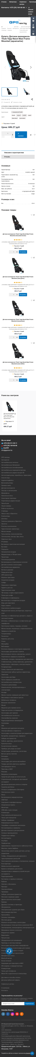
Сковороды (5, 723)
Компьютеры (5, 516)
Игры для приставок (8, 603)
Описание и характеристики (14, 153)
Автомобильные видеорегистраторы (13, 470)
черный (18, 115)
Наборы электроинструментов (11, 894)
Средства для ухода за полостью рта (13, 777)
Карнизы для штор (7, 639)
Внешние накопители (8, 703)
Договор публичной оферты (10, 980)
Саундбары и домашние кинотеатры (13, 825)
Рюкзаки (4, 772)
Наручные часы (6, 539)
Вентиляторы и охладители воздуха (13, 600)
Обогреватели (5, 907)
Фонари (3, 692)
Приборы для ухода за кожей (10, 749)
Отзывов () (6, 102)
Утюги (3, 641)
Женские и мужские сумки (10, 897)
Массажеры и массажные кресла (12, 697)
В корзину (21, 135)
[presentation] (5, 67)
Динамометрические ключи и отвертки (14, 784)
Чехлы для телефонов (8, 971)
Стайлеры (4, 511)
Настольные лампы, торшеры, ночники (14, 626)
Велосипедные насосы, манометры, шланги (15, 654)
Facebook (8, 1014)
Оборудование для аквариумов (11, 940)
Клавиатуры (5, 812)
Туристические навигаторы (10, 529)
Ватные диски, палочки (9, 754)
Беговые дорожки (7, 570)
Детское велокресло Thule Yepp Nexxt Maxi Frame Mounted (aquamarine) (9, 416)
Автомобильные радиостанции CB (12, 473)
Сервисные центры (7, 984)
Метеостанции (6, 531)
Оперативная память (8, 805)
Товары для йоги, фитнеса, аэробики (13, 764)
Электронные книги (7, 792)
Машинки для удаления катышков (12, 728)
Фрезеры (4, 887)
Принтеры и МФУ (7, 769)
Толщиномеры (6, 634)
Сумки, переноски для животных (12, 669)
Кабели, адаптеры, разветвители (12, 741)
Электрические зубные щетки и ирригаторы (15, 672)
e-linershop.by (28, 1053)
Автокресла (5, 460)
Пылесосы (4, 636)
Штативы (4, 519)
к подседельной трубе (17, 112)
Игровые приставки (7, 577)
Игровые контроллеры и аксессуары (13, 922)
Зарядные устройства (8, 631)
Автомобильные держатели (10, 567)
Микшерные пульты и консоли (11, 930)
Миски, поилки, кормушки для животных (14, 695)
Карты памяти (6, 605)
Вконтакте (3, 1014)
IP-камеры (4, 542)
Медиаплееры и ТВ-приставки (11, 554)
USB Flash (4, 800)
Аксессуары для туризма (9, 713)
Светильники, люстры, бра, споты (12, 536)
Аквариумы (5, 759)
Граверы (4, 902)
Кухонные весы (6, 743)
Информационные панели (10, 823)
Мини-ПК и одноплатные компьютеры (14, 973)
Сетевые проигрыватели (9, 833)
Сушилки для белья (7, 787)
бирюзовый (14, 118)
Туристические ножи (8, 590)
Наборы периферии (7, 820)
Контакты (4, 990)
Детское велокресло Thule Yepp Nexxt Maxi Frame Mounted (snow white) (18, 363)
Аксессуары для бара (8, 677)
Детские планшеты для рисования (12, 830)
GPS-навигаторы (6, 575)
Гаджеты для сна (6, 588)
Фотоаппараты (6, 838)
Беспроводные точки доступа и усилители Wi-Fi (17, 925)
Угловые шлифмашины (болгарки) (12, 789)
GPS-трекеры (5, 457)
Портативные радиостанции (10, 501)
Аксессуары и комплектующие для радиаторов (16, 733)
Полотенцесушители (8, 559)
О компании (5, 988)
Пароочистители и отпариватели (12, 710)
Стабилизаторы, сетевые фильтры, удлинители (16, 662)
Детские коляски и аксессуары (11, 565)
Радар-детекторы (7, 572)
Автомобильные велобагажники (12, 467)
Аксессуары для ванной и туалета (12, 651)
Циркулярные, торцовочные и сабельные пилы (17, 846)
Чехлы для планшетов (8, 818)
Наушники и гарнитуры (9, 585)
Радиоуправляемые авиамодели (12, 720)
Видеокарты (5, 935)
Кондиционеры (6, 667)
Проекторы (5, 557)
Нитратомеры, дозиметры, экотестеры (14, 751)
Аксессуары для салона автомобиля (13, 761)
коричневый (22, 118)
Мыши (3, 705)
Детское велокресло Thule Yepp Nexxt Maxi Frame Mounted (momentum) (18, 320)
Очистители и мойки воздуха (10, 608)
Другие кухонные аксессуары (11, 899)
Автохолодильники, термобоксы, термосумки (16, 475)
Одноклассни (22, 1014)
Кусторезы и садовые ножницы (12, 879)
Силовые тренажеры (8, 917)
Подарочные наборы (8, 835)
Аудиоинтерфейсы (7, 480)
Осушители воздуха (7, 580)
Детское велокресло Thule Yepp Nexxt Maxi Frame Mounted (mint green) (18, 277)
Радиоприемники (7, 876)
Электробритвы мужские (9, 718)
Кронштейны (5, 915)
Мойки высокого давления (10, 866)
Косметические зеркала (9, 746)
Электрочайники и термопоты (11, 731)
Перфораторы (6, 843)
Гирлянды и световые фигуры (11, 943)
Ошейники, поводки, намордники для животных (17, 659)
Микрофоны (5, 493)
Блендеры (4, 756)
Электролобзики (6, 889)
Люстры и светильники (9, 490)
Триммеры (4, 892)
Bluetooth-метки (6, 958)
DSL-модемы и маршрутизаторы (12, 966)
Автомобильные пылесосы (10, 715)
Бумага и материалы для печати (11, 869)
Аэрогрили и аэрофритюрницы (11, 802)
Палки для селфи (7, 595)
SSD (2, 726)
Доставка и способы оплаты (10, 977)
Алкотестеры (5, 478)
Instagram (12, 1014)
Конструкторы (6, 864)
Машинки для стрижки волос (11, 708)
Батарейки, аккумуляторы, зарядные (13, 736)
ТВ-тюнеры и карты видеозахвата (12, 593)
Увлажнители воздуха (8, 552)
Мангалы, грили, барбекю (9, 848)
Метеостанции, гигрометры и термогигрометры (16, 628)
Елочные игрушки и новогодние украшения (15, 649)
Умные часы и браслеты (9, 513)
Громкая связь (6, 485)
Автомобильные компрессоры (11, 682)
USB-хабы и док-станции (9, 810)
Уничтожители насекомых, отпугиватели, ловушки (18, 861)
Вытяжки (4, 547)
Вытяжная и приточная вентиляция (13, 544)
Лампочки (4, 674)
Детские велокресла (8, 488)
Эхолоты (4, 524)
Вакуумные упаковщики (9, 774)
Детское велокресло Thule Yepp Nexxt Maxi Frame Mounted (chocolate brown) (18, 234)
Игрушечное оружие (7, 933)
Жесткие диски (6, 920)
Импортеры (13, 2)
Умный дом (5, 503)
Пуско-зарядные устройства (10, 680)
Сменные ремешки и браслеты (11, 521)
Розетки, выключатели (8, 526)
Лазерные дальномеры (9, 685)
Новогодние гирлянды (8, 498)
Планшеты (4, 549)
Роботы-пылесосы (7, 508)
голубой (24, 115)
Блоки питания (6, 961)
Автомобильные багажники (10, 465)
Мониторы (4, 807)
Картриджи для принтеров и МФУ (12, 963)
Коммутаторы (6, 968)
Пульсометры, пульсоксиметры (11, 534)
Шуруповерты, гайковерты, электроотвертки (15, 664)
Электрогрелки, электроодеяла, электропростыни (17, 927)
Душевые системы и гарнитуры (11, 904)
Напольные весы (7, 496)
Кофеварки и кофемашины (10, 598)
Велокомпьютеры (7, 483)
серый (29, 115)
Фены (3, 795)
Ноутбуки (4, 841)
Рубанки (4, 881)
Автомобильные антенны (9, 462)
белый (13, 115)
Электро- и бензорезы (8, 884)
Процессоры (5, 938)
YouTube (17, 1014)
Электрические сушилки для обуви (12, 910)
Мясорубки (5, 644)
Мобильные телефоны (8, 700)
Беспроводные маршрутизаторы (12, 797)
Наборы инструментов (8, 738)
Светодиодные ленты (8, 766)
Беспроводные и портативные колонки (14, 562)
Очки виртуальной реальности (11, 815)
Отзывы (4, 2)
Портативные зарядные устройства (13, 657)
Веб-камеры (5, 646)
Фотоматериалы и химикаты (10, 828)
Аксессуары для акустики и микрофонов (14, 945)
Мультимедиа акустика (9, 912)
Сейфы (3, 582)
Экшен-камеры (6, 506)
